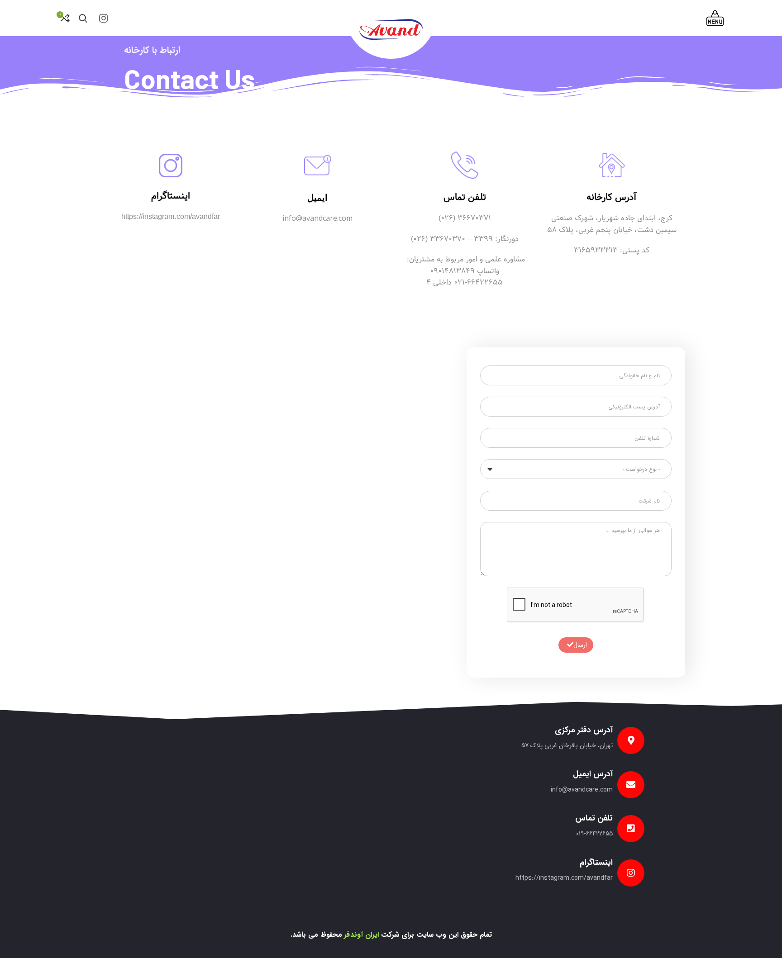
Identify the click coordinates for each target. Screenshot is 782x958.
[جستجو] (83, 18)
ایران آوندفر (361, 934)
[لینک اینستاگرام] (103, 18)
